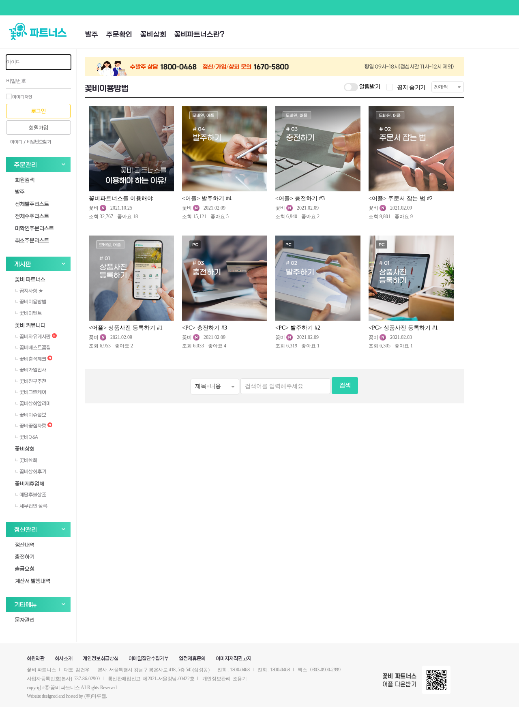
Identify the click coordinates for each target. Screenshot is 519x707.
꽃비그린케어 (32, 392)
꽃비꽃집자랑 (32, 425)
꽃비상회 (153, 35)
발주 (91, 35)
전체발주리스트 (32, 204)
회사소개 (64, 659)
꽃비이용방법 (32, 301)
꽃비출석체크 (32, 359)
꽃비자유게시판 (35, 336)
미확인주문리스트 (34, 228)
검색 (345, 385)
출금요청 (24, 569)
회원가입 (38, 128)
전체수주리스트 (32, 216)
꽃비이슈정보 (32, 415)
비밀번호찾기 (39, 141)
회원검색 (24, 180)
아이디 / (18, 141)
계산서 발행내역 (32, 581)
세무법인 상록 (32, 506)
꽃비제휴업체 (29, 483)
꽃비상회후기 (32, 471)
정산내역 (24, 545)
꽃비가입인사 (32, 370)
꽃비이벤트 (30, 313)
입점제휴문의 (192, 659)
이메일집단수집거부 (149, 659)
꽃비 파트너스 (30, 279)
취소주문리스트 (32, 240)
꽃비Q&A (28, 437)
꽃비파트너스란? (199, 35)
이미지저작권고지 (233, 659)
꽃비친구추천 (32, 381)
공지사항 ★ (30, 291)
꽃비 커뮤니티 (30, 325)
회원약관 (36, 659)
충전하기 (24, 556)
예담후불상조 (32, 494)
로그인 (38, 111)
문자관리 (24, 620)
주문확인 (119, 35)
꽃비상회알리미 (34, 403)
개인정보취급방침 (100, 659)
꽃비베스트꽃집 (34, 347)
